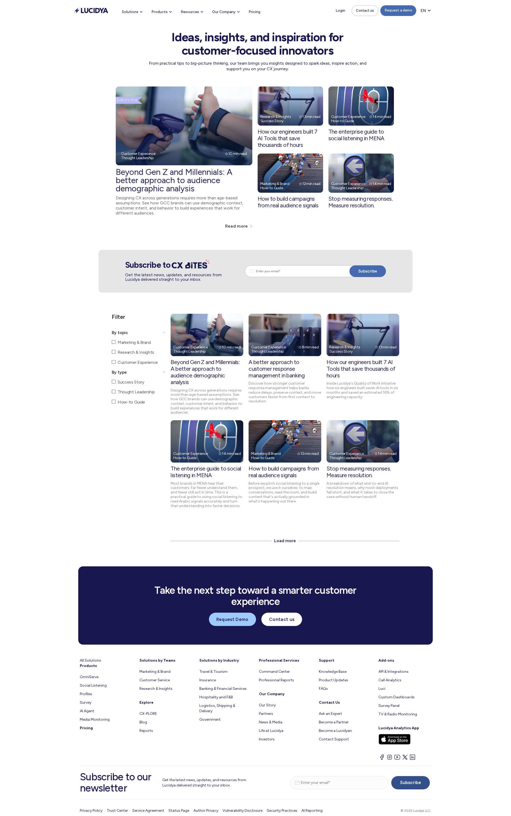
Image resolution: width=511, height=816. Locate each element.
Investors (267, 739)
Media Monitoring (95, 719)
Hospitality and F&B (216, 697)
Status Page (178, 810)
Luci (381, 688)
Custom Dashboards (396, 697)
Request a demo (398, 10)
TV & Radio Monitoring (397, 714)
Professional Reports (276, 680)
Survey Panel (388, 705)
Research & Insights (155, 688)
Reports (146, 730)
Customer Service (154, 680)
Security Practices (282, 810)
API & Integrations (393, 671)
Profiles (86, 694)
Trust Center (117, 810)
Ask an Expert (330, 713)
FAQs (323, 688)
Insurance (207, 680)
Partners (266, 713)
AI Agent (87, 711)
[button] (132, 12)
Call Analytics (389, 680)
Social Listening (93, 685)
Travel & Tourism (213, 671)
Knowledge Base (333, 671)
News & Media (270, 722)
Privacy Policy (91, 810)
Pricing (254, 12)
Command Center (274, 671)
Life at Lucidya (271, 730)
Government (210, 719)
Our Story (267, 705)
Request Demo (232, 619)
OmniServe (89, 677)
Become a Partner (334, 722)
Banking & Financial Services (223, 688)
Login (340, 10)
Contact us (365, 11)
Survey (85, 702)
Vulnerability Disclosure (242, 810)
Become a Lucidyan (335, 730)
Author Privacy (205, 810)
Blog (143, 722)
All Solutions (90, 660)
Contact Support (334, 739)
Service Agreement (148, 810)
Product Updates (333, 680)
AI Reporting (312, 810)
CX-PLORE (148, 713)
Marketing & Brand (155, 671)
